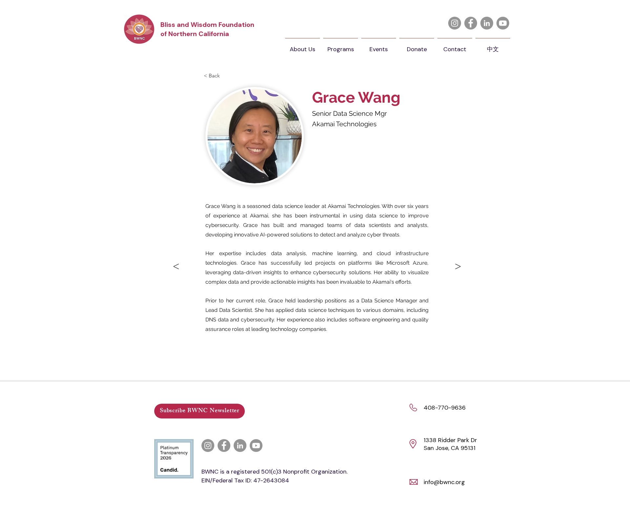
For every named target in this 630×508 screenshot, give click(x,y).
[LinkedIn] (486, 23)
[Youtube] (502, 23)
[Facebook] (470, 23)
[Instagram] (454, 23)
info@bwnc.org (444, 482)
